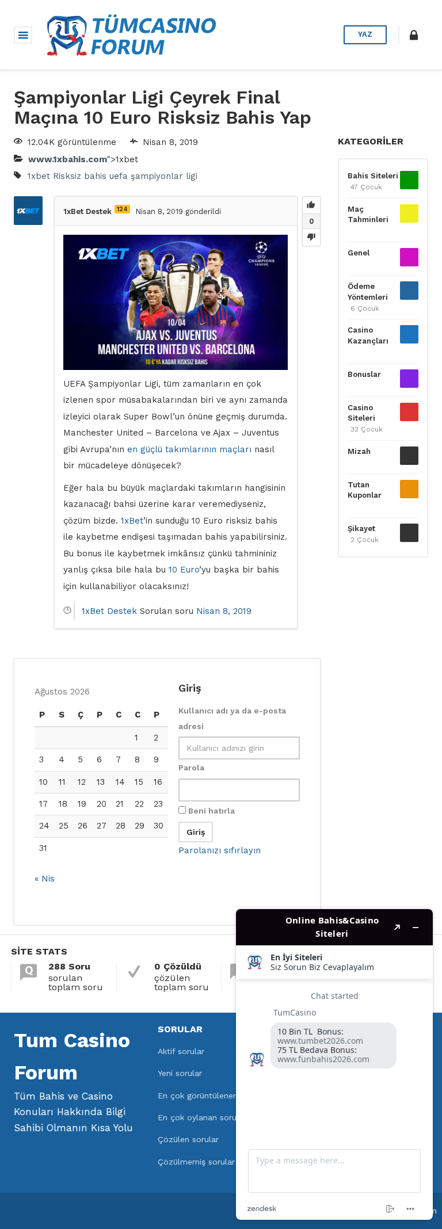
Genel (358, 253)
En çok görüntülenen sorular (212, 1095)
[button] (413, 35)
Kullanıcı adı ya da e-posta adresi (232, 718)
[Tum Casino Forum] (130, 34)
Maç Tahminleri (368, 214)
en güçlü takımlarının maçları (189, 449)
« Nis (45, 878)
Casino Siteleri (361, 412)
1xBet (132, 521)
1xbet (39, 176)
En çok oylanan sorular (202, 1117)
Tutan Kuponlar (365, 489)
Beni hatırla (210, 810)
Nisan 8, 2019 (224, 611)
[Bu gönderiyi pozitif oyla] (311, 205)
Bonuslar (364, 374)
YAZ (365, 34)
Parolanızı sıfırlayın (219, 850)
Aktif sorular (181, 1051)
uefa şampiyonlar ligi (153, 176)
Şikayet (361, 528)
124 (122, 209)
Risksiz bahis (79, 176)
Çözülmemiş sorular (196, 1161)
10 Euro (184, 569)
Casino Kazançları (368, 335)
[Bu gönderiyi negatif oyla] (311, 237)
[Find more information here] (334, 1064)
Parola (191, 767)
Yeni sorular (180, 1073)
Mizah (359, 451)
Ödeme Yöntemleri (368, 291)
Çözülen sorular (188, 1139)
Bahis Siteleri (373, 175)
